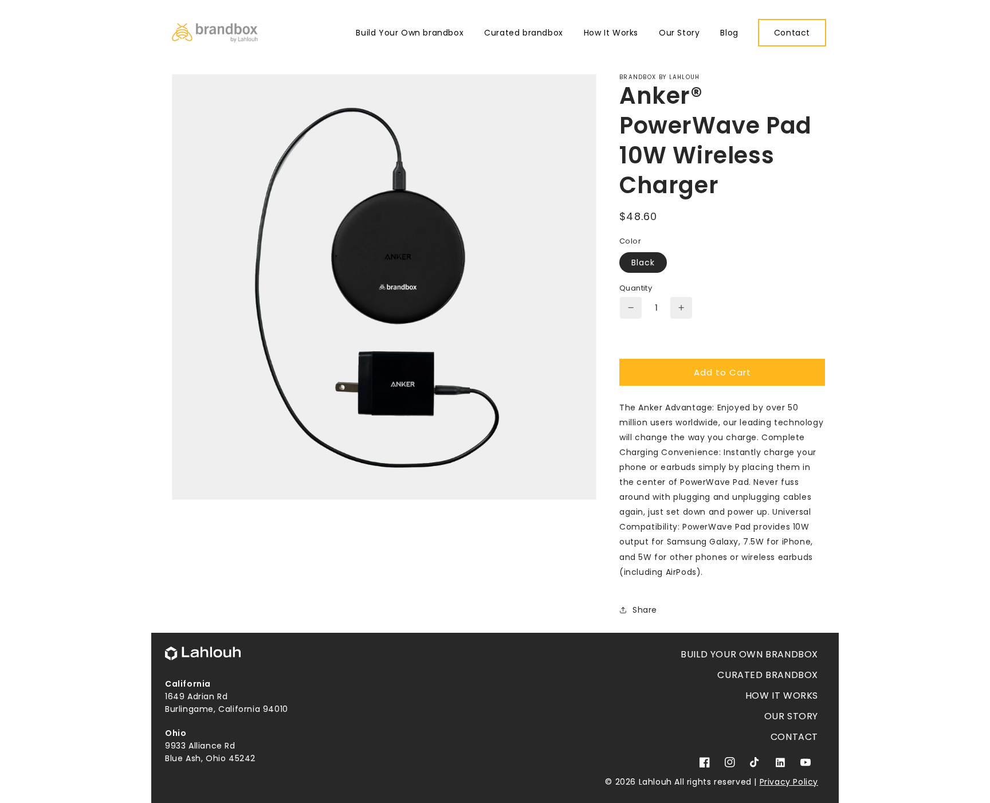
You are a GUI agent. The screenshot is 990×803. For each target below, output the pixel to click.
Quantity (635, 288)
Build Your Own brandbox (749, 654)
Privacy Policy (789, 782)
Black (643, 262)
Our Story (791, 716)
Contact (794, 736)
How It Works (781, 695)
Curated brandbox (767, 674)
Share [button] (644, 610)
